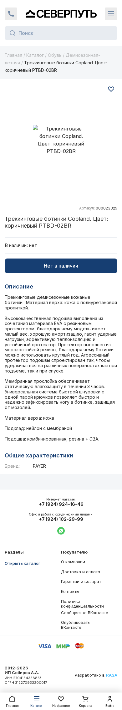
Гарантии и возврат (81, 581)
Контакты (70, 591)
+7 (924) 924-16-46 (61, 504)
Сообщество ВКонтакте (84, 612)
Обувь (55, 55)
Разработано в (96, 675)
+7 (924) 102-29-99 (61, 519)
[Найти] (11, 33)
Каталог (35, 55)
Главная (13, 55)
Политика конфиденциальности (82, 604)
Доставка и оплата (80, 571)
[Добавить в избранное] (111, 89)
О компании (73, 561)
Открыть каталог (22, 563)
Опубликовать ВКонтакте (75, 625)
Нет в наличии (61, 266)
